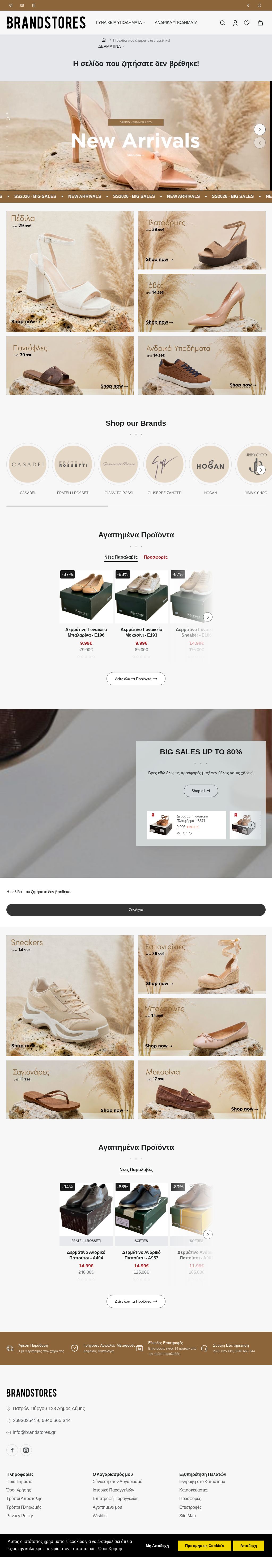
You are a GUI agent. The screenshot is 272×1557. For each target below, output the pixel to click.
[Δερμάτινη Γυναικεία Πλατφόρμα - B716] (244, 825)
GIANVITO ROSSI (119, 493)
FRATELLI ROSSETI (73, 493)
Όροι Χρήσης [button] (110, 1548)
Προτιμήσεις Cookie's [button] (204, 1545)
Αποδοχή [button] (248, 1545)
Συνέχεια (136, 910)
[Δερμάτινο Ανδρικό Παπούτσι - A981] (196, 1209)
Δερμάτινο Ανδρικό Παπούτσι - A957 (141, 1255)
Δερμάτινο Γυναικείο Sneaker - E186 (197, 632)
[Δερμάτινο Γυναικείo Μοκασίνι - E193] (141, 596)
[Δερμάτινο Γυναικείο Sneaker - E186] (196, 596)
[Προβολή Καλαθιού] (260, 22)
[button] (260, 143)
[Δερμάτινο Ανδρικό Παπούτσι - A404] (86, 1209)
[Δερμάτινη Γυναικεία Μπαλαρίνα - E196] (86, 596)
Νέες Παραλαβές (121, 557)
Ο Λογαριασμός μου (113, 1474)
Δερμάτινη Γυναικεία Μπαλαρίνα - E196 (86, 632)
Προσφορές (156, 557)
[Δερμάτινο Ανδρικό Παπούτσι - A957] (141, 1209)
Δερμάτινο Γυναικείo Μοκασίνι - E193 (141, 632)
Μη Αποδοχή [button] (157, 1545)
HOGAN (210, 493)
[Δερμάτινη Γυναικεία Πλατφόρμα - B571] (161, 825)
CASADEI (27, 493)
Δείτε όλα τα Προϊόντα (133, 679)
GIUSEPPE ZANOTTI (165, 493)
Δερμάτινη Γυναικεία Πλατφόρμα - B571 (192, 818)
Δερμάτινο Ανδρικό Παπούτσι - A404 (86, 1255)
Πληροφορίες (19, 1474)
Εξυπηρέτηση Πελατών (202, 1474)
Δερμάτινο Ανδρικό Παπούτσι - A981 (196, 1255)
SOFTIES (141, 1241)
